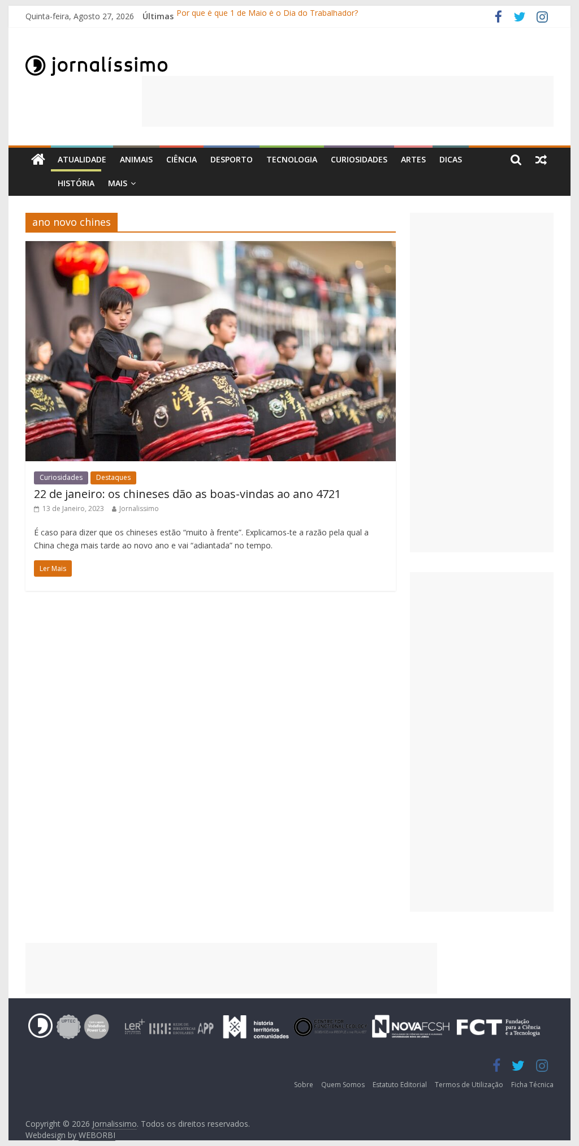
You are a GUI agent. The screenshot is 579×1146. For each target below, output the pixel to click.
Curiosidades (359, 159)
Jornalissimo (139, 508)
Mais (117, 183)
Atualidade (82, 159)
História (76, 183)
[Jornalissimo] (38, 160)
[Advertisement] (348, 101)
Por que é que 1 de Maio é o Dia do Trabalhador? (267, 16)
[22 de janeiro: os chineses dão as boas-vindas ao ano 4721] (210, 248)
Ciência (181, 159)
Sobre (303, 1084)
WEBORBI (97, 1135)
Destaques (113, 477)
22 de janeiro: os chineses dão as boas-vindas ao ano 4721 (187, 493)
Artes (413, 159)
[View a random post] (541, 159)
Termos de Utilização (469, 1084)
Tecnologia (291, 159)
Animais (136, 159)
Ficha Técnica (532, 1084)
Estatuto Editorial (400, 1084)
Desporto (231, 159)
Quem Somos (343, 1084)
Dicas (450, 159)
